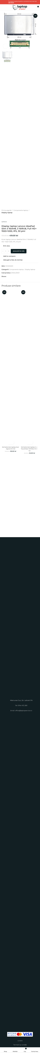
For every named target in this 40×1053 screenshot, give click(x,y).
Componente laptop (20, 210)
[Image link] (20, 620)
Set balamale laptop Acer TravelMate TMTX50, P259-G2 (29, 448)
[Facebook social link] (7, 276)
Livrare (20, 1041)
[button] (9, 442)
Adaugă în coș (18, 251)
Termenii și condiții (20, 1045)
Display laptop (7, 213)
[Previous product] (3, 217)
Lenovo (4, 222)
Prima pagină (6, 210)
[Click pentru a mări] (5, 46)
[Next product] (7, 217)
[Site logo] (20, 7)
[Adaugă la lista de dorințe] (12, 442)
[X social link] (4, 3)
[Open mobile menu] (2, 7)
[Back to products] (5, 217)
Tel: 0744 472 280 (21, 705)
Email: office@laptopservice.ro (21, 710)
